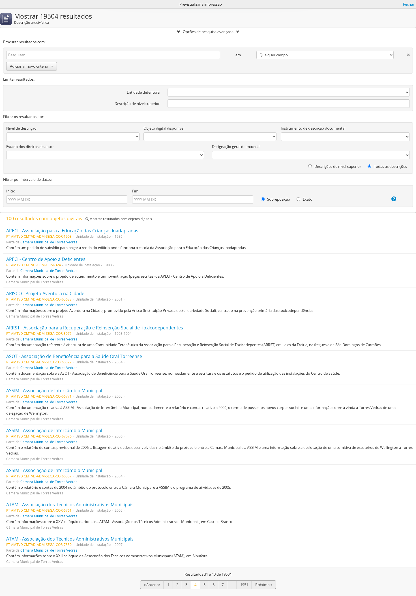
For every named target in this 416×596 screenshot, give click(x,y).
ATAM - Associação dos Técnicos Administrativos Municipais (70, 504)
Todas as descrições (390, 166)
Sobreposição (278, 199)
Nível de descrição (21, 128)
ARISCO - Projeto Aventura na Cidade (45, 293)
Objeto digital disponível (163, 128)
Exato (307, 199)
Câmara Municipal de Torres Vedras (48, 242)
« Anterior (152, 584)
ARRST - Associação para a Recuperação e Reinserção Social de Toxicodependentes (94, 328)
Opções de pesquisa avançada (208, 31)
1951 (244, 584)
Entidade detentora (143, 92)
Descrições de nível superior (337, 166)
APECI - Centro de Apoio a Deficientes (45, 259)
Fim (135, 191)
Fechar (408, 4)
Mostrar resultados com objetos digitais (120, 218)
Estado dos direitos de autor (30, 146)
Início (10, 191)
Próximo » (263, 584)
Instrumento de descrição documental (313, 128)
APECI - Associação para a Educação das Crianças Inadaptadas (72, 231)
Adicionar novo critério (29, 66)
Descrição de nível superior (137, 103)
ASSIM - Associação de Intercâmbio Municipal (54, 390)
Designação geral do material (236, 146)
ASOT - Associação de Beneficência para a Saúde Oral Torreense (74, 356)
